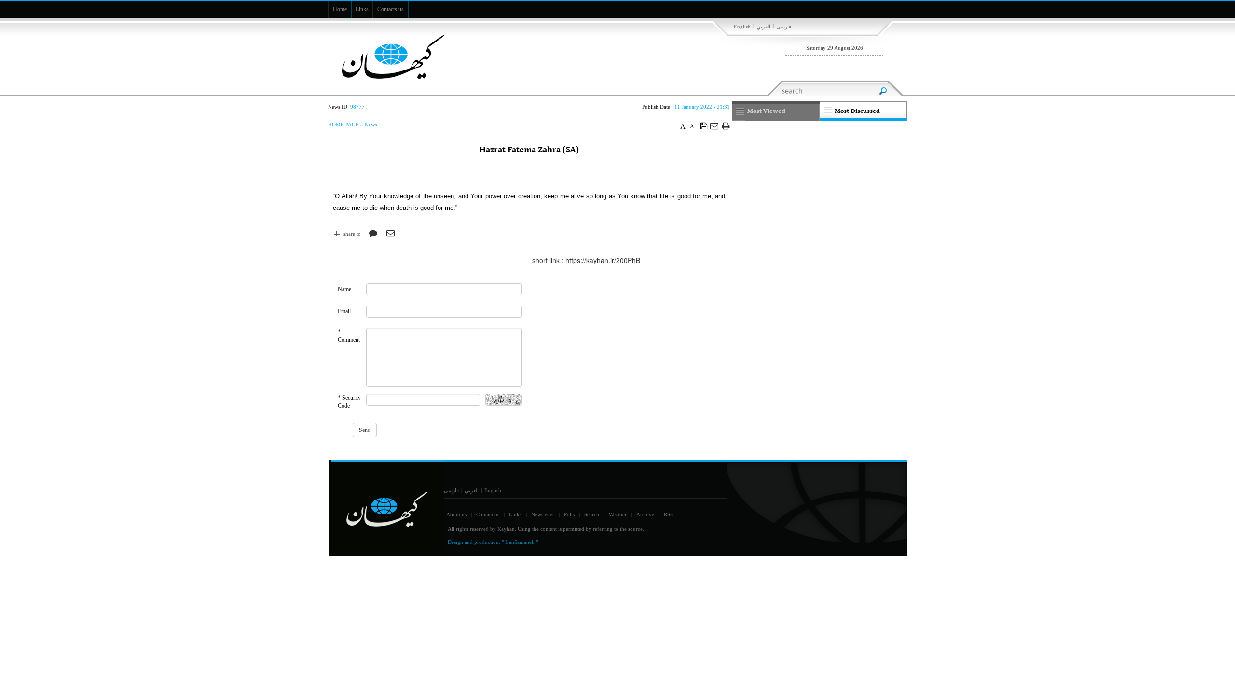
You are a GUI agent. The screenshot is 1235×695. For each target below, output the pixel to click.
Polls (569, 514)
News (371, 124)
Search (591, 514)
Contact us (487, 514)
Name (344, 289)
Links (515, 514)
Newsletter (542, 514)
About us (456, 514)
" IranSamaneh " (520, 542)
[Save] (704, 125)
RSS (668, 514)
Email (344, 311)
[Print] (726, 126)
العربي (763, 26)
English (742, 26)
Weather (618, 514)
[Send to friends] (714, 126)
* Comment (349, 335)
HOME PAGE (343, 124)
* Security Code (349, 401)
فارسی (783, 26)
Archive (645, 514)
